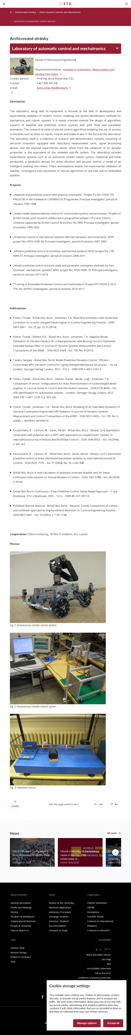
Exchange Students (59, 916)
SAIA (13, 961)
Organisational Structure (23, 921)
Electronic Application (60, 907)
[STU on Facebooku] (42, 997)
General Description (21, 902)
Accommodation (57, 925)
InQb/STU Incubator (21, 956)
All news (112, 833)
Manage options (87, 1023)
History (14, 912)
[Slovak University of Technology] (65, 3)
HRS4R (90, 907)
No (116, 804)
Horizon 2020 (17, 947)
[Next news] (115, 852)
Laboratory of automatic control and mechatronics (58, 48)
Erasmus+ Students (59, 921)
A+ (100, 949)
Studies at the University (61, 902)
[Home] (11, 12)
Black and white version (98, 954)
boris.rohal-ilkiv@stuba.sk (52, 88)
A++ (107, 949)
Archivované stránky (25, 12)
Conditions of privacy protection (94, 977)
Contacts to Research (98, 930)
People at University (21, 925)
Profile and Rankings (21, 907)
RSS (109, 963)
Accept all (113, 1023)
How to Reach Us (20, 930)
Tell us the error (102, 973)
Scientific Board (95, 916)
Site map (106, 959)
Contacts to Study (58, 930)
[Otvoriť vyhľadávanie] (126, 3)
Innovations (93, 912)
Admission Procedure (60, 912)
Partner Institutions (97, 902)
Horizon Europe (19, 952)
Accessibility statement (99, 968)
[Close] (4, 3)
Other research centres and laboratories (60, 12)
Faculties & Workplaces (23, 916)
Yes (100, 804)
